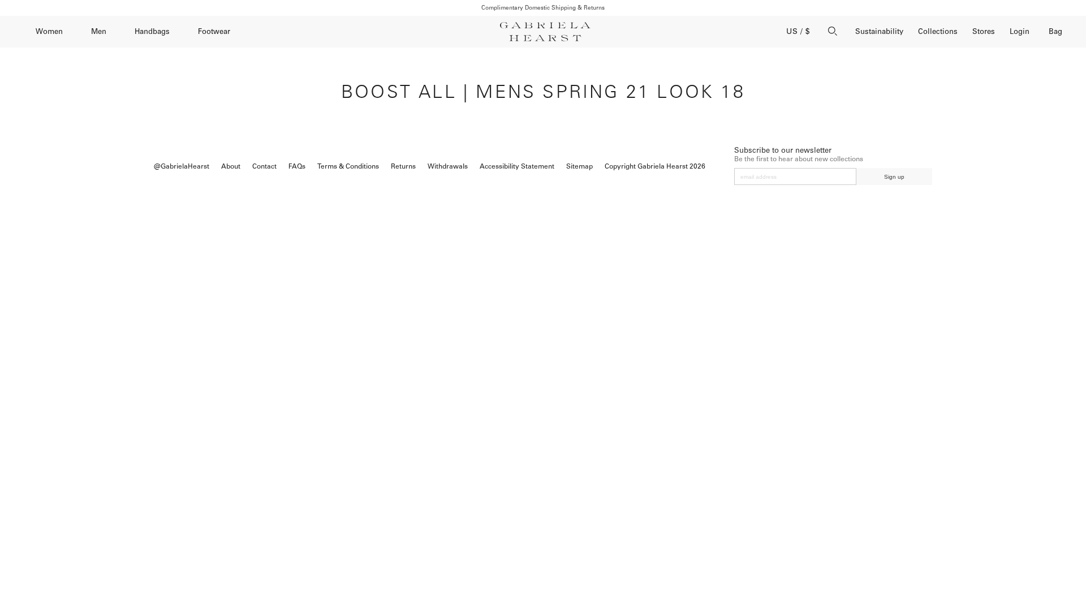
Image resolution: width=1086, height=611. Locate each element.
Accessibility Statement (517, 166)
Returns (403, 166)
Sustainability (879, 31)
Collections (938, 31)
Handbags (152, 31)
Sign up (894, 177)
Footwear (214, 31)
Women (49, 31)
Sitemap (579, 166)
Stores (983, 31)
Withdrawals (448, 166)
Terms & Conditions (348, 166)
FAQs (296, 166)
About (230, 166)
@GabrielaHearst (181, 166)
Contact (264, 166)
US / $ (798, 31)
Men (98, 31)
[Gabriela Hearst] (545, 32)
